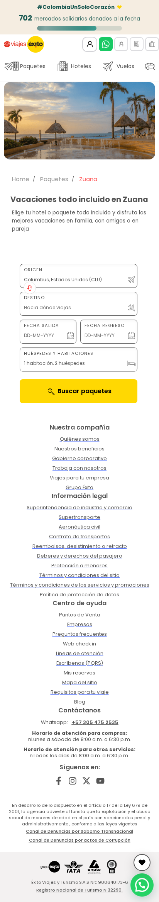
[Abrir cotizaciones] (142, 862)
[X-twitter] (87, 781)
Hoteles (81, 66)
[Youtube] (100, 781)
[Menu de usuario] (89, 44)
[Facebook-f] (59, 781)
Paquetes (33, 66)
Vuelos (125, 66)
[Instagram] (73, 781)
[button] (142, 885)
